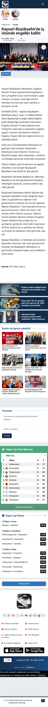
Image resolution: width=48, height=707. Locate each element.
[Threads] (35, 615)
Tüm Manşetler (33, 635)
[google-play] (34, 651)
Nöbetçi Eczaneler (11, 623)
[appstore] (13, 651)
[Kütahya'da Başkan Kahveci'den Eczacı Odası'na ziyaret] (35, 338)
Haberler (6, 25)
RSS (8, 660)
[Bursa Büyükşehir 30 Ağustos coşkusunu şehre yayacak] (12, 338)
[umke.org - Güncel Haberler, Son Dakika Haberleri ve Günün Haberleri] (5, 4)
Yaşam (15, 25)
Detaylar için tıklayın (24, 507)
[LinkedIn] (22, 615)
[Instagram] (17, 615)
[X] (9, 615)
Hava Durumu (33, 623)
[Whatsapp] (43, 615)
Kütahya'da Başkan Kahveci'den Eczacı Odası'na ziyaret (35, 348)
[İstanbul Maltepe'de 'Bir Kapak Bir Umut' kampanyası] (35, 382)
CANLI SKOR (24, 584)
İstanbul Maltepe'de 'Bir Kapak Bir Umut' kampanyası (35, 391)
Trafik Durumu (33, 629)
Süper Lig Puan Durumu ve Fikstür (12, 636)
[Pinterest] (13, 615)
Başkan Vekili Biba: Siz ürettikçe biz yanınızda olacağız (33, 370)
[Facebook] (5, 615)
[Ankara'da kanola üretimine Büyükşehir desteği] (12, 360)
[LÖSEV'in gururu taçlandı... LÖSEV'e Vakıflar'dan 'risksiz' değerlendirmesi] (12, 382)
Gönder (7, 435)
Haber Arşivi (33, 643)
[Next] (39, 615)
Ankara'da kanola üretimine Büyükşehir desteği (12, 369)
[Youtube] (26, 615)
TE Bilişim (30, 667)
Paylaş (7, 74)
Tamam (41, 675)
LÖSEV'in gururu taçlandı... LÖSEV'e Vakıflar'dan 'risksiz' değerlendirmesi (12, 392)
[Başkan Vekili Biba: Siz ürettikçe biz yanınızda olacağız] (35, 360)
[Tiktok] (30, 615)
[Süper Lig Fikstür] (45, 515)
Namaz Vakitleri (11, 629)
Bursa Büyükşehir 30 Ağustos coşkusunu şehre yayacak (11, 348)
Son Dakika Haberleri (12, 643)
